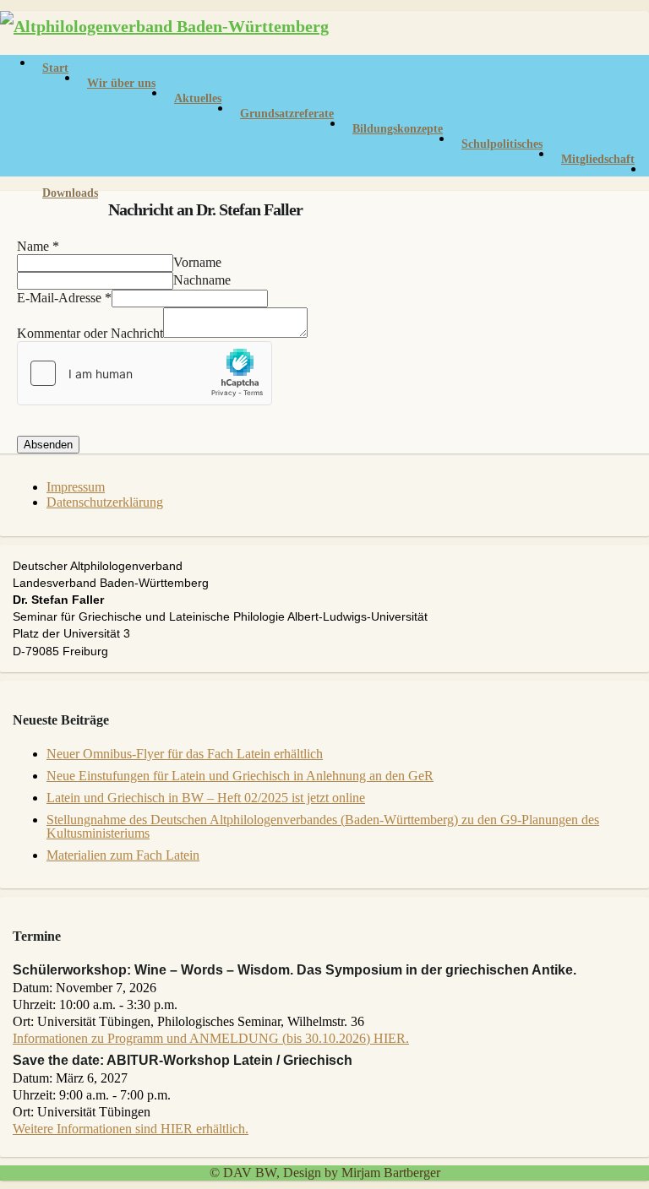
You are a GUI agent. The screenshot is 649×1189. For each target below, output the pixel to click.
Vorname (197, 262)
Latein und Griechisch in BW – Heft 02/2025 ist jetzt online (205, 797)
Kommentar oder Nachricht (90, 333)
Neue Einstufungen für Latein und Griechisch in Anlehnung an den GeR (240, 775)
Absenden (48, 444)
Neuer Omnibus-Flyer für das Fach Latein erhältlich (184, 754)
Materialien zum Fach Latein (122, 855)
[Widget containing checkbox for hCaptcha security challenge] (144, 373)
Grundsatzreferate (287, 113)
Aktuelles (197, 98)
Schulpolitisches (502, 144)
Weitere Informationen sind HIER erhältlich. (130, 1128)
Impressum (75, 487)
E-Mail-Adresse (64, 297)
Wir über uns (121, 83)
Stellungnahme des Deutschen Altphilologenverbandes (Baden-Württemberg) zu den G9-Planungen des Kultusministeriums (322, 826)
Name (38, 246)
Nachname (202, 280)
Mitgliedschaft (598, 159)
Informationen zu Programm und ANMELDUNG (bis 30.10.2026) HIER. (211, 1038)
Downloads (70, 193)
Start (55, 68)
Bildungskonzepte (397, 128)
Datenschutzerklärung (104, 502)
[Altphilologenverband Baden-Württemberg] (164, 26)
